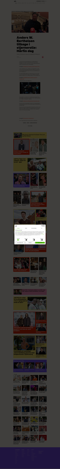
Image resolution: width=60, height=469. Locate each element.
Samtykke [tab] (18, 228)
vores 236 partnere (19, 231)
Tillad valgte (30, 242)
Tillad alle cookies (40, 242)
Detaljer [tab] (26, 228)
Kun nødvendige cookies (20, 242)
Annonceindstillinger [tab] (33, 228)
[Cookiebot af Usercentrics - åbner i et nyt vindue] (42, 225)
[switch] (26, 239)
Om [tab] (41, 228)
